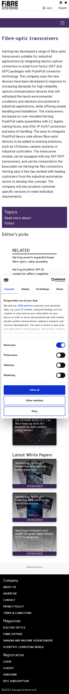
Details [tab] (25, 289)
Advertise (10, 593)
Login (7, 661)
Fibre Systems (12, 634)
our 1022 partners (23, 305)
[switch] (60, 355)
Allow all (34, 389)
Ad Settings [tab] (42, 289)
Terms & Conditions (17, 613)
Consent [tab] (9, 289)
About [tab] (59, 289)
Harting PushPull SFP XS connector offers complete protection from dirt (30, 274)
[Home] (17, 5)
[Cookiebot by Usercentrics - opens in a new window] (51, 280)
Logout (8, 668)
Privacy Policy (13, 606)
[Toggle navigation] (62, 22)
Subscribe (10, 674)
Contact (9, 600)
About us (9, 587)
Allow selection (34, 400)
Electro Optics (14, 627)
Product (9, 223)
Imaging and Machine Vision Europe (28, 640)
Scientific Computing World (23, 647)
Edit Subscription (16, 681)
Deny (34, 411)
